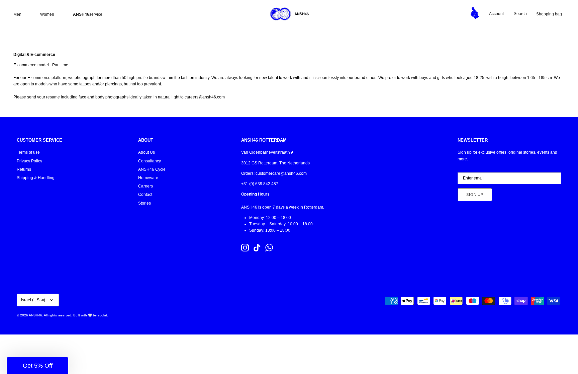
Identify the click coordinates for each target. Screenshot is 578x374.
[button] (37, 365)
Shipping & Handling (36, 177)
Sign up (474, 195)
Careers (145, 186)
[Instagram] (245, 247)
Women (47, 14)
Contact (145, 194)
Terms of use (28, 152)
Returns (24, 169)
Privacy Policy (29, 161)
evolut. (103, 315)
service (87, 14)
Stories (144, 203)
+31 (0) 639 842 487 (259, 183)
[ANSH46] (289, 14)
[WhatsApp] (269, 247)
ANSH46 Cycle (152, 169)
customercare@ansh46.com (281, 173)
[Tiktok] (257, 247)
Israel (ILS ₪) (33, 300)
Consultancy (149, 161)
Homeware (148, 177)
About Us (146, 152)
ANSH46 (35, 315)
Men (17, 14)
